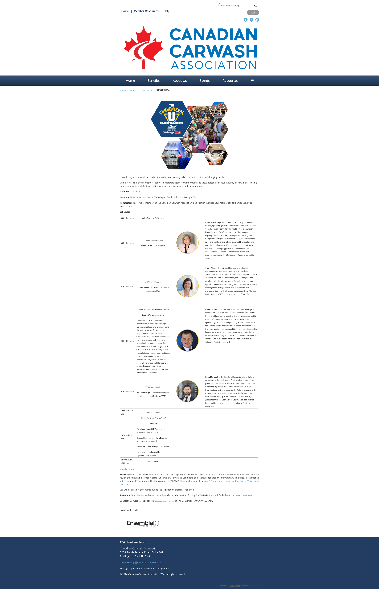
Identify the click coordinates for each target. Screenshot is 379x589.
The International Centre (141, 197)
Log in (253, 12)
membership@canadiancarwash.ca (141, 562)
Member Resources (146, 11)
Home (125, 11)
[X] (251, 20)
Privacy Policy (217, 481)
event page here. (244, 495)
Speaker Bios (127, 469)
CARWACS (146, 90)
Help (167, 11)
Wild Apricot (235, 586)
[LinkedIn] (257, 20)
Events (133, 90)
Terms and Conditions (235, 481)
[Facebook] (246, 20)
